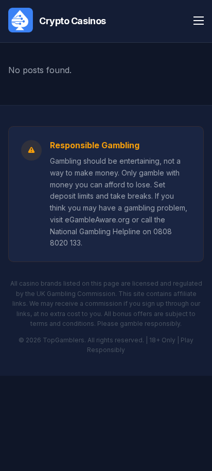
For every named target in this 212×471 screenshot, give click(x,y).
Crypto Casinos (72, 20)
